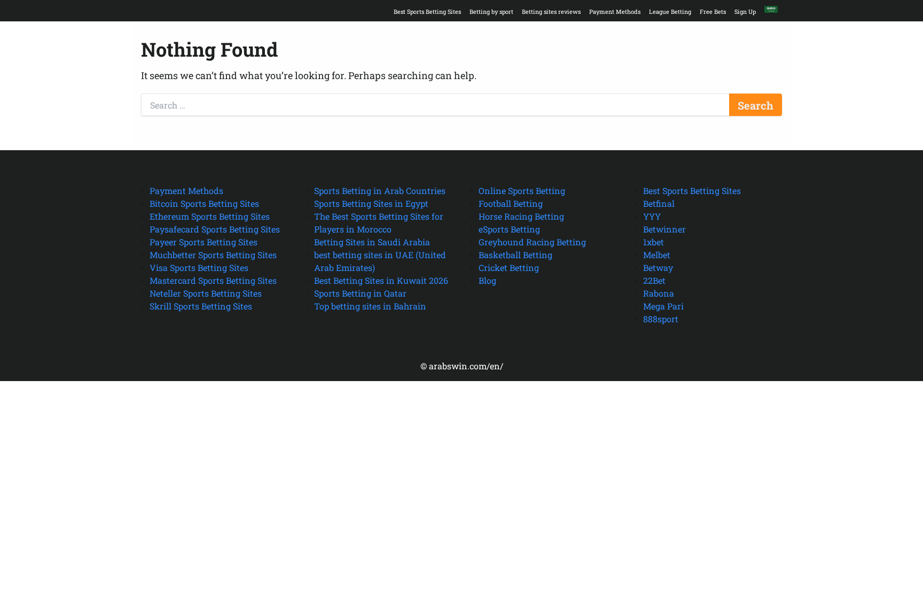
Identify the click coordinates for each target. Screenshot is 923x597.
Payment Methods (614, 11)
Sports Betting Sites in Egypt (371, 203)
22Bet (654, 280)
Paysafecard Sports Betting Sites (215, 229)
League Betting (670, 11)
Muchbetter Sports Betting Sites (213, 254)
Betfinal (659, 203)
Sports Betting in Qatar (360, 293)
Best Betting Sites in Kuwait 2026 (381, 280)
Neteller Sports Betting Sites (206, 293)
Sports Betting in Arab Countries (379, 190)
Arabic (771, 9)
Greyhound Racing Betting (532, 241)
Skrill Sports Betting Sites (201, 306)
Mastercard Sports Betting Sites (213, 280)
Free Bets (713, 11)
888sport (660, 318)
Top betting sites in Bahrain (370, 306)
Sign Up (745, 11)
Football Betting (511, 203)
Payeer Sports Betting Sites (203, 241)
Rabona (658, 293)
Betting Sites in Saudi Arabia (372, 241)
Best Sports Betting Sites (427, 11)
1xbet (653, 241)
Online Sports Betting (522, 190)
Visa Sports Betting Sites (199, 267)
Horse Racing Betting (521, 216)
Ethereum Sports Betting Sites (210, 216)
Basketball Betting (515, 254)
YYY (652, 216)
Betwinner (664, 229)
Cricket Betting (509, 267)
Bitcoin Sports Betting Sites (204, 203)
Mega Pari (663, 306)
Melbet (656, 254)
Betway (658, 267)
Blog (487, 280)
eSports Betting (509, 229)
